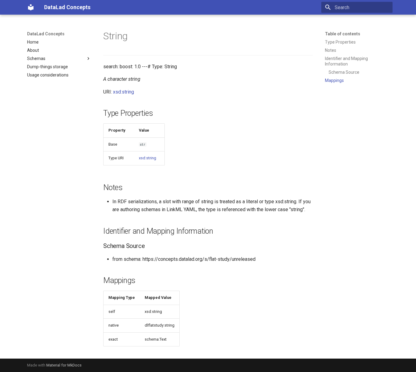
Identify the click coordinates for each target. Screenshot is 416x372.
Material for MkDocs (64, 365)
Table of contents (342, 33)
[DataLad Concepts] (31, 7)
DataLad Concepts (46, 33)
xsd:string (123, 92)
